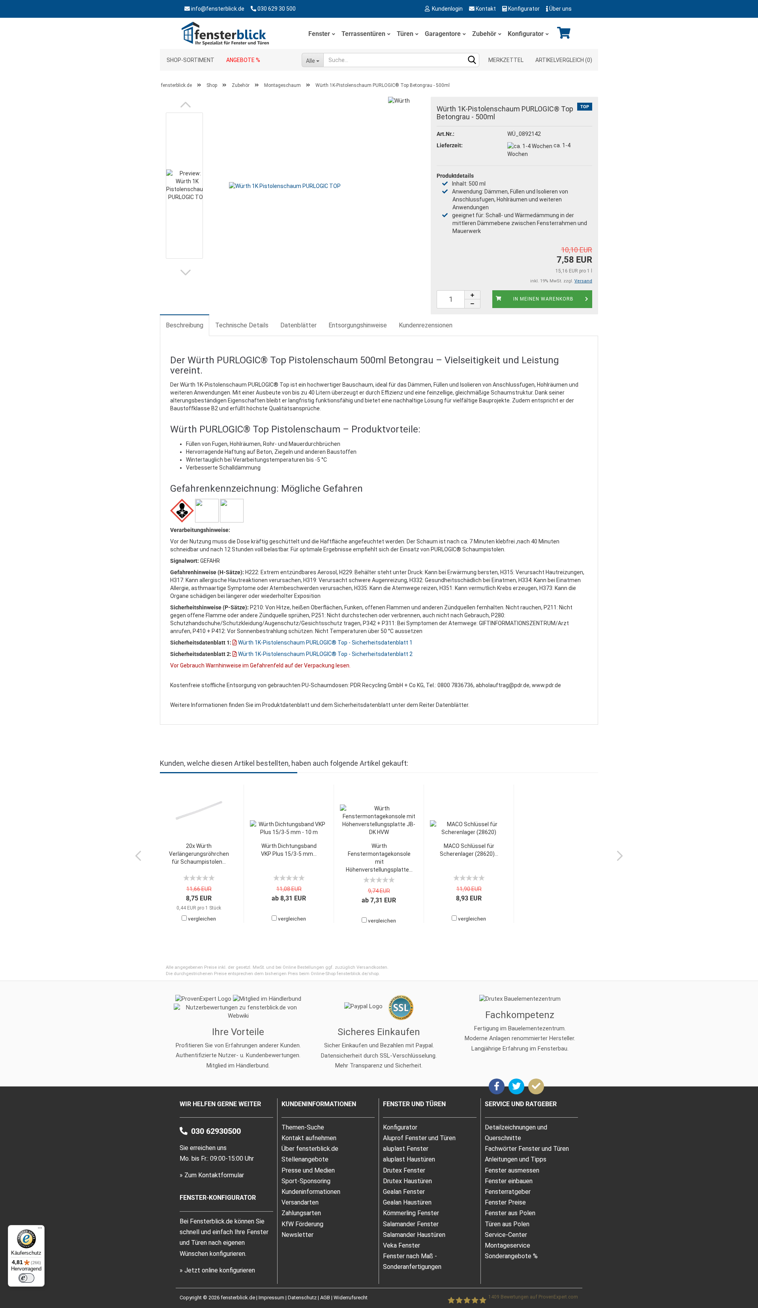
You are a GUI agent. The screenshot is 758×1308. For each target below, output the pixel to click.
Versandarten (300, 1202)
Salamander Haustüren (414, 1234)
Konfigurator (523, 9)
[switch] (26, 1278)
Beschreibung (184, 325)
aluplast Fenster (405, 1148)
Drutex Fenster (404, 1170)
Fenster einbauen (509, 1181)
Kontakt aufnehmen (308, 1138)
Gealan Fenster (404, 1191)
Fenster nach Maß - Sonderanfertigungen (412, 1261)
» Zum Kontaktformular (212, 1175)
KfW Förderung (302, 1224)
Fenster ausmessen (512, 1170)
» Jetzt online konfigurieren (217, 1270)
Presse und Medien (308, 1170)
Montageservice (507, 1245)
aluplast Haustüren (409, 1159)
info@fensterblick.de (217, 9)
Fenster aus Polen (510, 1213)
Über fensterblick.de (309, 1148)
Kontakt (485, 9)
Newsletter (297, 1234)
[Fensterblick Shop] (227, 33)
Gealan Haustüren (407, 1202)
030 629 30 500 (276, 9)
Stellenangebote (304, 1159)
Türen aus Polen (507, 1224)
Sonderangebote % (511, 1256)
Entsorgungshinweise (357, 325)
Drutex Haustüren (407, 1181)
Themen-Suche (302, 1127)
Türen (405, 34)
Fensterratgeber (508, 1191)
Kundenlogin (446, 9)
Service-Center (506, 1234)
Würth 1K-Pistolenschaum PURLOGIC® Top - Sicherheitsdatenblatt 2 (325, 654)
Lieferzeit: (450, 145)
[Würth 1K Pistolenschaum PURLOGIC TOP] (285, 185)
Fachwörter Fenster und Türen (527, 1148)
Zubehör (484, 34)
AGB (325, 1297)
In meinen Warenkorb (543, 299)
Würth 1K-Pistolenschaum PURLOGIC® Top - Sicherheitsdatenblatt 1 (325, 642)
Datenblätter (298, 325)
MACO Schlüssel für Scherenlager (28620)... (469, 850)
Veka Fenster (401, 1245)
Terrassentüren (363, 34)
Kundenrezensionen (425, 325)
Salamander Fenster (411, 1224)
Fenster (319, 34)
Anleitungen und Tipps (515, 1159)
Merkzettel (505, 60)
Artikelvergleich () (563, 60)
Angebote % (243, 60)
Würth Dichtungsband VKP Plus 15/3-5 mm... (289, 850)
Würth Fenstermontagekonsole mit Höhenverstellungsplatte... (379, 858)
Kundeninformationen (310, 1191)
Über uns (560, 9)
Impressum (271, 1297)
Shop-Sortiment (190, 60)
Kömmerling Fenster (411, 1213)
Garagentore (443, 34)
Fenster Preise (505, 1202)
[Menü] (40, 1230)
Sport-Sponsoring (305, 1181)
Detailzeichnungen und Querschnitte (516, 1133)
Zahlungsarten (301, 1213)
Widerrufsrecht (351, 1297)
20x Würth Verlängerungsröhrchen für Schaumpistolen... (199, 854)
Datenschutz (302, 1297)
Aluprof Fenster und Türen (419, 1138)
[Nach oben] (736, 1274)
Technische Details (241, 325)
